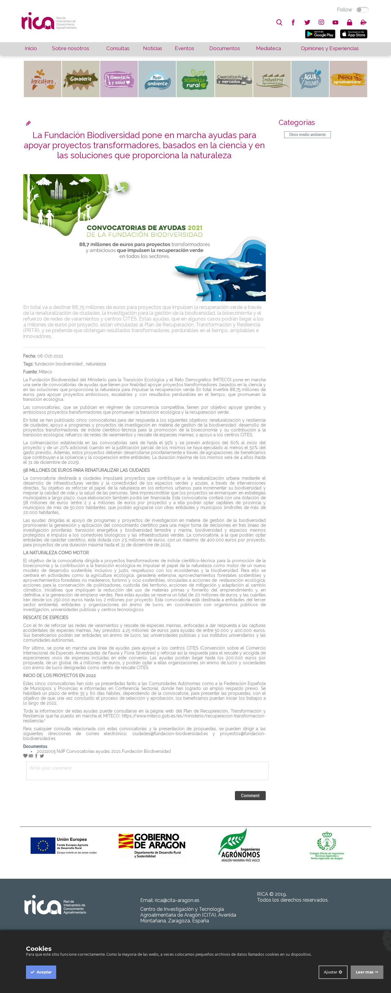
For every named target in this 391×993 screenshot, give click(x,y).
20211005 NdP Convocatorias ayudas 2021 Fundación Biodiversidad (104, 751)
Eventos (184, 48)
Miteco (45, 371)
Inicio (31, 48)
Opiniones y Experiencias (330, 48)
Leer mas (364, 972)
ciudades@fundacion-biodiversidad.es (170, 733)
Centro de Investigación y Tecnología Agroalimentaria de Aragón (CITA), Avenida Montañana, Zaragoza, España (188, 915)
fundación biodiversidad (58, 363)
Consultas (118, 48)
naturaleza (96, 363)
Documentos (224, 48)
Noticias (152, 48)
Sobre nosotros (70, 48)
